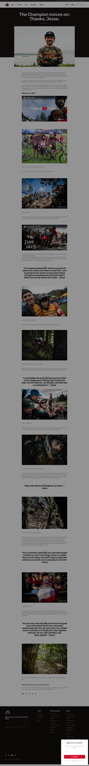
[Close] (85, 742)
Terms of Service (74, 761)
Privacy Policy (81, 760)
